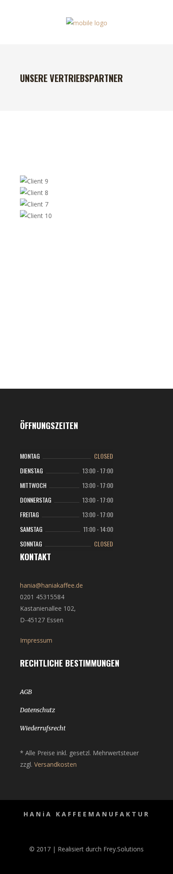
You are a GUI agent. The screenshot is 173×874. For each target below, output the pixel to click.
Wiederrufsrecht (43, 728)
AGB (26, 692)
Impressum (36, 640)
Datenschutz (37, 710)
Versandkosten (55, 764)
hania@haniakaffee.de (51, 585)
